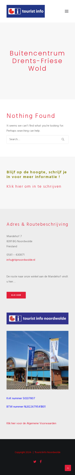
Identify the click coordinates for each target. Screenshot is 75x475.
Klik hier (16, 295)
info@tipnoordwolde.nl (21, 260)
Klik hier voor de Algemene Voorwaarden (31, 423)
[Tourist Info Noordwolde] (26, 11)
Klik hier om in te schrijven (34, 186)
